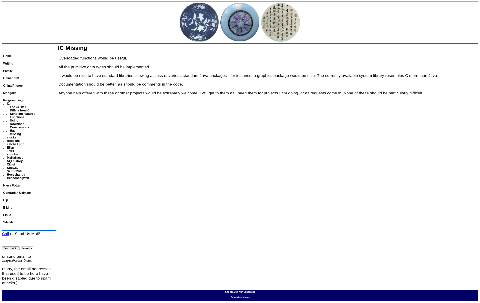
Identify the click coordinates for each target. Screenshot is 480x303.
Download (16, 124)
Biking (7, 207)
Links (7, 215)
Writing (8, 63)
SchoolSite (14, 171)
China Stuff (11, 78)
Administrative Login (240, 297)
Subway (12, 167)
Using (13, 120)
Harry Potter (11, 185)
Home (7, 56)
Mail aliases (14, 157)
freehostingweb (17, 178)
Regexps (13, 140)
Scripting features (22, 113)
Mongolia (9, 93)
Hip (5, 200)
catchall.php (15, 144)
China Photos (13, 85)
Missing (15, 134)
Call (5, 234)
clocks (11, 137)
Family (8, 70)
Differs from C (19, 110)
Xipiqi (10, 164)
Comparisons (19, 127)
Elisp (10, 147)
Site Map (9, 222)
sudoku (12, 154)
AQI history (14, 161)
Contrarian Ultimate (17, 192)
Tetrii (10, 151)
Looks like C (18, 107)
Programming (13, 100)
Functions (16, 117)
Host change (15, 174)
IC (8, 103)
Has (12, 130)
